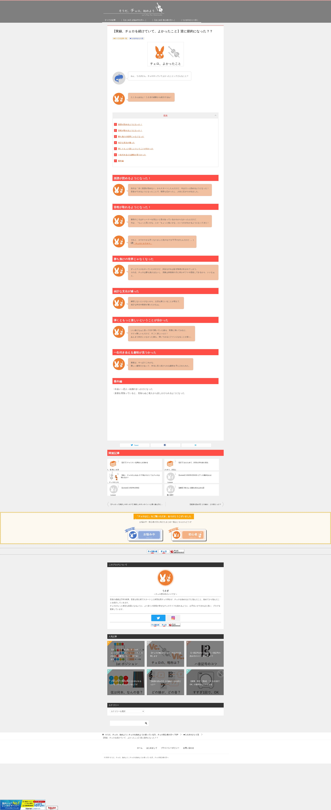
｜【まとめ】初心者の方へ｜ (163, 20)
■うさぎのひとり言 (136, 38)
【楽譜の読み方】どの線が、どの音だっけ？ (205, 504)
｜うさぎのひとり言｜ (189, 20)
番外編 (121, 161)
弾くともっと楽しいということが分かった (135, 149)
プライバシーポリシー (170, 748)
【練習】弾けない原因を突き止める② (191, 488)
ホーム (139, 748)
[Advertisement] (165, 418)
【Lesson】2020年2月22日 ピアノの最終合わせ (195, 475)
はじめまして (151, 748)
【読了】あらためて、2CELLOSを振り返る (193, 462)
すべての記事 (110, 20)
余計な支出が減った (126, 143)
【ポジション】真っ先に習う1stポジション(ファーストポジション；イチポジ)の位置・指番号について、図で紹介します (127, 654)
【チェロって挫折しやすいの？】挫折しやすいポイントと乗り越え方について (138, 504)
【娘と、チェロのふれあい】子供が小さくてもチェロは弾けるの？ (140, 476)
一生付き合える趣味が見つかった (132, 155)
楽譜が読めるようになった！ (130, 124)
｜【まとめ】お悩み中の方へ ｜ (134, 20)
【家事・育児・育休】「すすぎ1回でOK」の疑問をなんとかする (205, 682)
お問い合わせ (188, 748)
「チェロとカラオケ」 (142, 243)
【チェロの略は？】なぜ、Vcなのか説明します (165, 654)
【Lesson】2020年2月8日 (130, 488)
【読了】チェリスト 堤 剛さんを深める (134, 462)
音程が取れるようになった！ (130, 130)
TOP (141, 735)
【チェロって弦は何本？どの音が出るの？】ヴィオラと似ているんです (126, 682)
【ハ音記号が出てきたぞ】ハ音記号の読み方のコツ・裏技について (205, 654)
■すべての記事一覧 (120, 38)
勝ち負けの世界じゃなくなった (131, 137)
